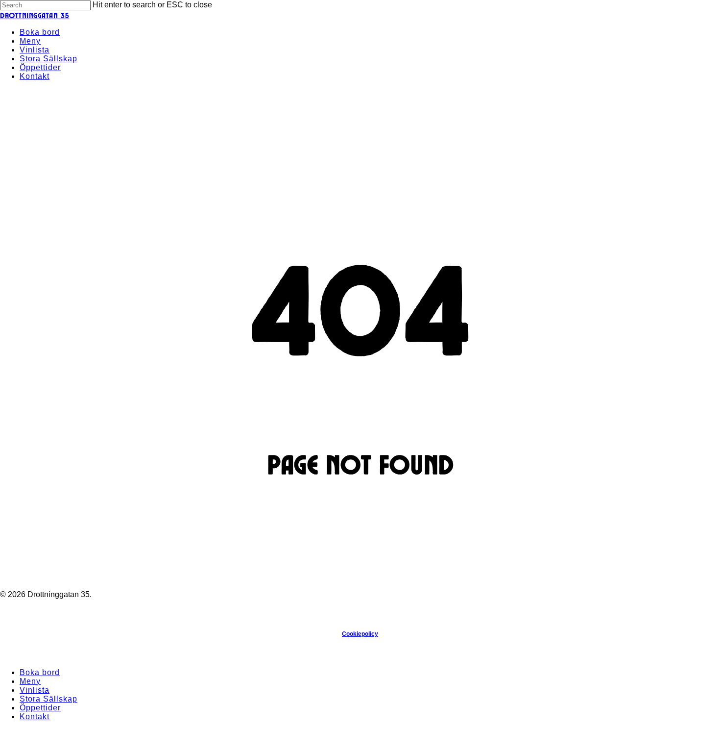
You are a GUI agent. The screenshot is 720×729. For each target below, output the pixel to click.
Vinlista (34, 690)
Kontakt (34, 716)
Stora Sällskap (48, 699)
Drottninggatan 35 (35, 15)
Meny (30, 681)
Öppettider (40, 708)
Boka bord (40, 672)
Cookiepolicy (360, 633)
